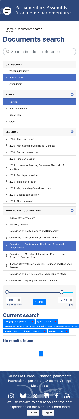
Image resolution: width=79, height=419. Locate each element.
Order (12, 121)
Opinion (13, 101)
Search (39, 302)
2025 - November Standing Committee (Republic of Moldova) (36, 167)
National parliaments (55, 376)
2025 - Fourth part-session (23, 175)
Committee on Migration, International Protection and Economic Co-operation (37, 256)
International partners (24, 381)
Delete (32, 321)
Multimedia (39, 386)
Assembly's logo (58, 381)
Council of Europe (21, 376)
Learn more (61, 407)
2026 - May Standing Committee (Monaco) (32, 145)
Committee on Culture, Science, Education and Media (38, 273)
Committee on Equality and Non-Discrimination (34, 280)
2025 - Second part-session (24, 194)
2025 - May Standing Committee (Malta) (30, 188)
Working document (19, 70)
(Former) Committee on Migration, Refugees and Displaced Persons (40, 265)
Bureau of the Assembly (22, 217)
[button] (72, 94)
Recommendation (18, 108)
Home (10, 29)
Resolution (15, 115)
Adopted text (16, 77)
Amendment (15, 84)
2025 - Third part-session (22, 181)
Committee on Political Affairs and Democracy (34, 231)
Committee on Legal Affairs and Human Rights (33, 237)
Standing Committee (20, 224)
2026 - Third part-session (22, 139)
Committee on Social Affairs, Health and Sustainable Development (37, 246)
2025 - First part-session (22, 201)
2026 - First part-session (22, 158)
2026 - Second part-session (24, 152)
